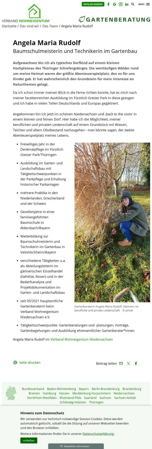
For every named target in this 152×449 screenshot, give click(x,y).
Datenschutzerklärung (98, 434)
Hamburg (49, 393)
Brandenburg (132, 389)
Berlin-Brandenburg (106, 389)
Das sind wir (29, 26)
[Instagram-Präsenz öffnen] (120, 5)
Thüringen (96, 402)
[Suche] (132, 5)
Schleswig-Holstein (73, 402)
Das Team (50, 26)
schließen (28, 440)
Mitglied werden (93, 4)
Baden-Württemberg (61, 389)
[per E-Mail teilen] (121, 363)
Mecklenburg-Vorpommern (91, 393)
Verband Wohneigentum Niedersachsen (81, 339)
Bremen (34, 393)
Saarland (90, 398)
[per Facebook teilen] (136, 363)
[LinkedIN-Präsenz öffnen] (126, 5)
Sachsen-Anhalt (125, 398)
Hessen (64, 393)
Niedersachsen (124, 393)
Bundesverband (33, 389)
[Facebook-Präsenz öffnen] (108, 5)
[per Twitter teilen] (128, 363)
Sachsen (105, 398)
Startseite (9, 26)
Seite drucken (29, 362)
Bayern (84, 389)
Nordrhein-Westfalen (42, 398)
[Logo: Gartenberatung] (35, 13)
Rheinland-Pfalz (70, 398)
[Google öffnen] (114, 5)
